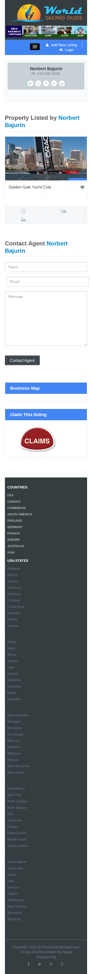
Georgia (12, 626)
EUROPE (13, 540)
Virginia (12, 894)
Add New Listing (64, 45)
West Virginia (16, 906)
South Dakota (17, 862)
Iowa (10, 667)
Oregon (12, 827)
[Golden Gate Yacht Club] (46, 158)
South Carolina (17, 846)
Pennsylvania (16, 833)
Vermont (13, 887)
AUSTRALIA (16, 546)
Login (69, 50)
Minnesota (14, 728)
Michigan (13, 721)
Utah (10, 881)
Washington (15, 900)
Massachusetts (18, 715)
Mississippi (15, 734)
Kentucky (14, 680)
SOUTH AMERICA (19, 514)
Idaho (11, 648)
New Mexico (16, 788)
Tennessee (15, 868)
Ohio (10, 814)
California (14, 594)
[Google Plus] (62, 964)
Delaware (13, 613)
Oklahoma (14, 820)
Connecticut (15, 607)
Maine (11, 693)
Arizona (12, 581)
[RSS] (51, 964)
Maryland (13, 699)
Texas (11, 874)
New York (14, 795)
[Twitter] (39, 964)
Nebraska (14, 753)
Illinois (11, 654)
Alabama (13, 568)
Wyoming (14, 919)
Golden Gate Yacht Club (30, 187)
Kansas (12, 673)
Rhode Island (16, 839)
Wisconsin (14, 913)
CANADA (14, 501)
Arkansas (14, 587)
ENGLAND (14, 520)
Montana (13, 747)
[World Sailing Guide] (46, 12)
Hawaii (12, 642)
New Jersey (15, 772)
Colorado (13, 600)
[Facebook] (28, 964)
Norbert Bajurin (46, 68)
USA (10, 495)
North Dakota (16, 807)
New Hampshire (18, 766)
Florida (12, 619)
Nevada (12, 760)
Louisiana (14, 686)
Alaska (12, 575)
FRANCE (13, 533)
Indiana (12, 661)
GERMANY (15, 527)
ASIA (10, 552)
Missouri (13, 740)
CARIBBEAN (16, 508)
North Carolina (17, 801)
